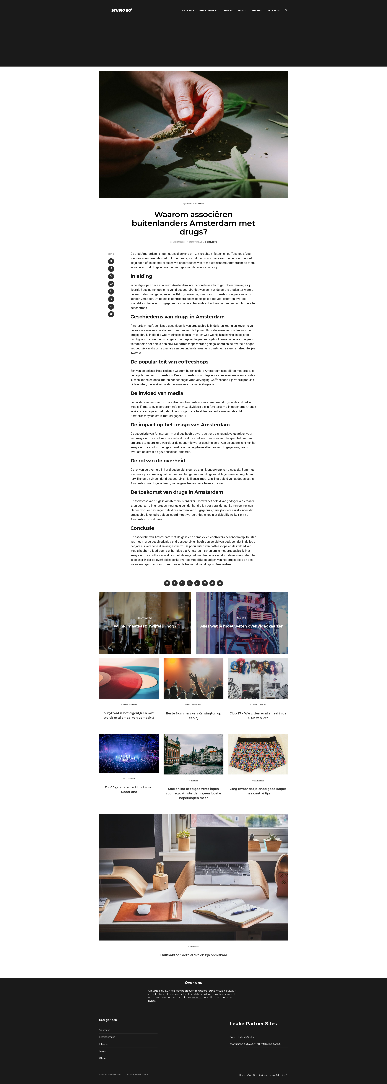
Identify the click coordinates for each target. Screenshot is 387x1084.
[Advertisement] (193, 44)
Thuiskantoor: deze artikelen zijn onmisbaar (193, 955)
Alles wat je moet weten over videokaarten (242, 626)
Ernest (188, 204)
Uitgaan (228, 10)
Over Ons (188, 10)
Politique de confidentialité (273, 1075)
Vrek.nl (231, 994)
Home (242, 1075)
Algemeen (274, 10)
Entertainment (208, 10)
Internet (257, 10)
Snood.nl (197, 997)
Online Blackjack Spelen (242, 1037)
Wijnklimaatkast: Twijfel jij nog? (145, 626)
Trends (242, 10)
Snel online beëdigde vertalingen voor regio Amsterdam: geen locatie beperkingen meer (193, 793)
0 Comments (211, 242)
